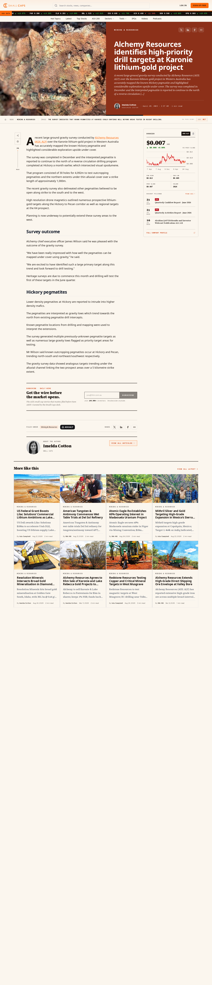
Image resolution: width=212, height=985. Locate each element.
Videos (144, 18)
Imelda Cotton (129, 105)
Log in (183, 5)
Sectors (108, 18)
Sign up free (199, 5)
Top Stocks (82, 18)
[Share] (18, 136)
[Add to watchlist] (193, 134)
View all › (190, 193)
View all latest (186, 469)
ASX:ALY (69, 427)
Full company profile (157, 233)
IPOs (134, 18)
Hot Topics (56, 18)
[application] (171, 161)
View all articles (121, 443)
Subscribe (128, 395)
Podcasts (157, 18)
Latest (69, 18)
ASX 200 (96, 18)
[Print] (18, 141)
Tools (121, 18)
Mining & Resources (49, 427)
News (12, 120)
